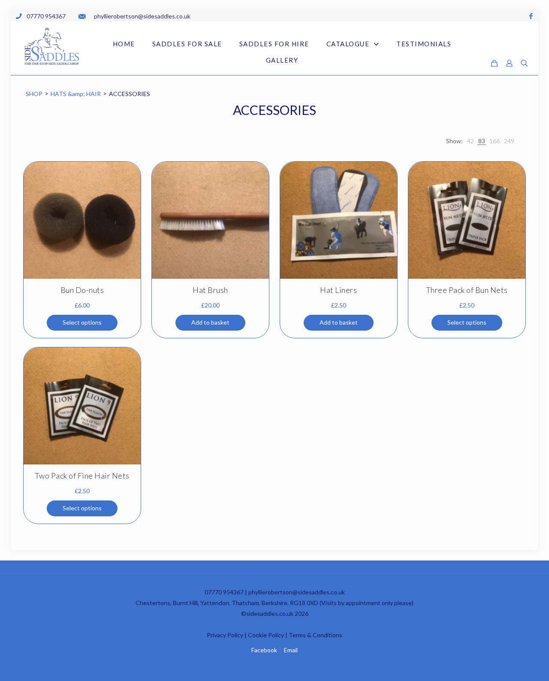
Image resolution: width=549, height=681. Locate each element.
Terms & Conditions (315, 635)
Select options (82, 322)
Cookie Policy (266, 635)
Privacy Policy (225, 635)
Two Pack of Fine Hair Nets (82, 475)
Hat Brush (210, 290)
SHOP (34, 93)
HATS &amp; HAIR (76, 93)
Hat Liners (338, 290)
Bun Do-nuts (82, 290)
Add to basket (210, 322)
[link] (470, 141)
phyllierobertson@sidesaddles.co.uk (296, 592)
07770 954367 (224, 592)
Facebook (264, 650)
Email (291, 650)
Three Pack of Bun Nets (467, 290)
